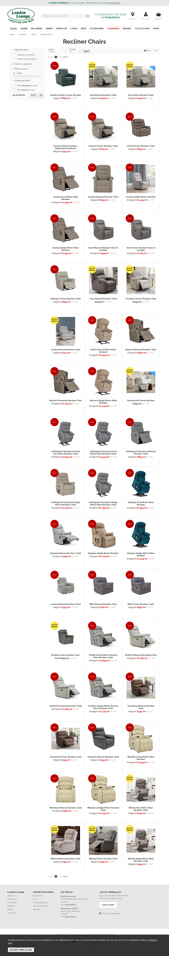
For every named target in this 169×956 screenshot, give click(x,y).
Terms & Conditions (41, 906)
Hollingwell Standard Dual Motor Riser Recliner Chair (103, 452)
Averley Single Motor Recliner (141, 197)
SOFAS (13, 28)
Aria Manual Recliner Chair (103, 95)
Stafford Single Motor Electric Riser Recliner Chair (103, 707)
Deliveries (11, 906)
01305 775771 (70, 917)
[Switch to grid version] (145, 50)
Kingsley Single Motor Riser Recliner (141, 554)
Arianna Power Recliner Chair (103, 146)
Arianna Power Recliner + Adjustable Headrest (65, 147)
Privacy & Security (40, 902)
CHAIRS (24, 28)
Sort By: (51, 49)
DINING (49, 28)
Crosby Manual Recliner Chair (66, 349)
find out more (114, 3)
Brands (10, 909)
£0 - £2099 (17, 73)
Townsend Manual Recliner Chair (141, 707)
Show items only (27, 85)
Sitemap (36, 909)
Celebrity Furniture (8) (26, 55)
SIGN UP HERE (108, 905)
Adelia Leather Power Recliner (65, 95)
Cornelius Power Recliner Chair (141, 299)
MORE (156, 28)
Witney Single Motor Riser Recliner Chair (141, 859)
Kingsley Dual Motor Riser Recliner (141, 503)
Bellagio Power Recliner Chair (66, 299)
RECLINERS (36, 28)
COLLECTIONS (142, 28)
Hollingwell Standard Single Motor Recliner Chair (65, 503)
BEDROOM (61, 28)
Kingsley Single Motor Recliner (103, 553)
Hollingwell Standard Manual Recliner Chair (141, 452)
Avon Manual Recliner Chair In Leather (103, 249)
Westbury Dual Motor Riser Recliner (140, 758)
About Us (11, 896)
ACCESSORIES (97, 28)
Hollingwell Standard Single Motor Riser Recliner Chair (103, 503)
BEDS (83, 28)
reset (33, 95)
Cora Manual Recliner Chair (103, 299)
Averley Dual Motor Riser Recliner (65, 198)
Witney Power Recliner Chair (103, 858)
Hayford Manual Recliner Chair (140, 349)
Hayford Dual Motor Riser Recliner (103, 350)
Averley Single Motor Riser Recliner (65, 249)
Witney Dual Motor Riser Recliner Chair (141, 809)
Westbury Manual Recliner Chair (65, 808)
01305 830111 (112, 17)
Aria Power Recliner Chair (141, 95)
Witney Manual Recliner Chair (66, 858)
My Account (38, 896)
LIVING (73, 28)
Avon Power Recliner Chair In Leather (140, 249)
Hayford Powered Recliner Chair (65, 400)
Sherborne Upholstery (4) (27, 59)
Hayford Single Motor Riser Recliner (103, 401)
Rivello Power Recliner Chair (65, 655)
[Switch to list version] (153, 50)
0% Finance (12, 899)
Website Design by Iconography (101, 934)
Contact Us (11, 913)
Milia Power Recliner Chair (141, 604)
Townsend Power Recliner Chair (66, 757)
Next (65, 57)
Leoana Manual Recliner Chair (65, 604)
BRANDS (127, 28)
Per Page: (72, 49)
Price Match (12, 902)
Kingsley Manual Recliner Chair (65, 553)
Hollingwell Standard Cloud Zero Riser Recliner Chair (65, 452)
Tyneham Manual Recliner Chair (103, 757)
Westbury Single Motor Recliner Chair (103, 809)
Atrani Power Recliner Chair (141, 146)
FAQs (35, 899)
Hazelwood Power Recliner (141, 400)
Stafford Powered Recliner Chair (65, 706)
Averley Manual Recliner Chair (103, 197)
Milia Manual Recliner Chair (103, 604)
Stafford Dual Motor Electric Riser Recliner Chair (103, 656)
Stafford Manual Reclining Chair (141, 655)
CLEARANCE (113, 28)
